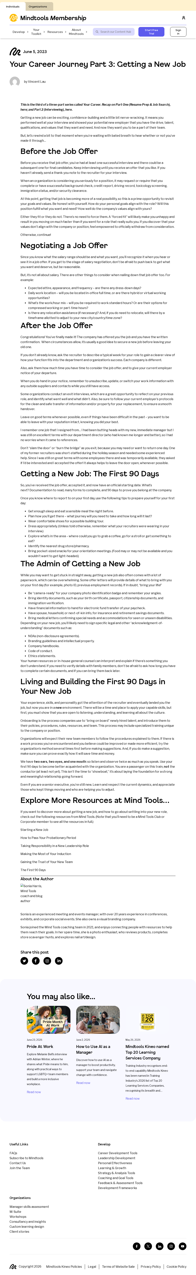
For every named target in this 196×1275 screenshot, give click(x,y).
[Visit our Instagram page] (171, 1246)
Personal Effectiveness (115, 1163)
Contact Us (18, 1163)
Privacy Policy (151, 1266)
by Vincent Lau (35, 81)
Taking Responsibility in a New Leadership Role (54, 846)
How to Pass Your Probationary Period (48, 838)
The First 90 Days (33, 870)
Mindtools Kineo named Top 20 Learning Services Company (147, 1052)
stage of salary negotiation (91, 262)
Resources (55, 32)
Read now (34, 1092)
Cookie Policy (176, 1266)
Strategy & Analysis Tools (116, 1173)
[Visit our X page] (148, 1246)
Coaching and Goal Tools (115, 1178)
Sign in (178, 31)
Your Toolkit (36, 32)
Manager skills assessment (29, 1207)
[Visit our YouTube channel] (182, 1246)
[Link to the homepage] (48, 18)
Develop (19, 32)
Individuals (13, 6)
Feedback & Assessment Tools (120, 1183)
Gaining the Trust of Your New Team (46, 862)
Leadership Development (116, 1158)
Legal (92, 1266)
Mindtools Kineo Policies (64, 1266)
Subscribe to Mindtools (26, 1158)
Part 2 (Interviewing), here (53, 109)
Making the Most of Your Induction (45, 854)
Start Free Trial (151, 31)
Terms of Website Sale (118, 1266)
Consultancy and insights (28, 1222)
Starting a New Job (34, 830)
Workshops (18, 1217)
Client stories (19, 1231)
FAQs (13, 1153)
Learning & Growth (112, 1168)
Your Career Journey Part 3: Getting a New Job (98, 63)
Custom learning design (27, 1226)
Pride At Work (40, 1046)
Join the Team (20, 1168)
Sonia (24, 914)
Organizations (38, 6)
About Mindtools (76, 32)
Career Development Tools (117, 1153)
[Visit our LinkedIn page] (159, 1246)
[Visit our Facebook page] (136, 1246)
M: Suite (15, 1212)
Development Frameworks (117, 1188)
